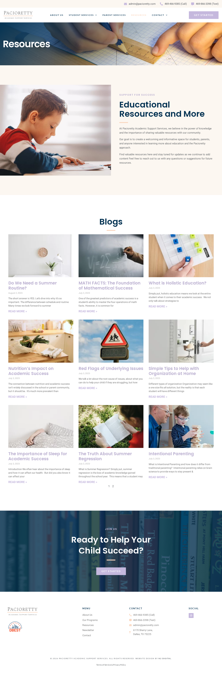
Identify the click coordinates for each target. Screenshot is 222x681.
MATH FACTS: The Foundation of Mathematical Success (109, 285)
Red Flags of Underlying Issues (111, 368)
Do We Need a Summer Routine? (32, 285)
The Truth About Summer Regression (105, 456)
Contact (158, 15)
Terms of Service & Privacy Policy (111, 664)
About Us (56, 15)
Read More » (17, 311)
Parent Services (114, 15)
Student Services (81, 15)
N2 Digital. (165, 658)
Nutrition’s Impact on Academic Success (31, 371)
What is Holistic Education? (177, 283)
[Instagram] (191, 615)
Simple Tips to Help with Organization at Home (174, 371)
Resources (138, 15)
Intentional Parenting (171, 454)
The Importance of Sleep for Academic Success (37, 456)
